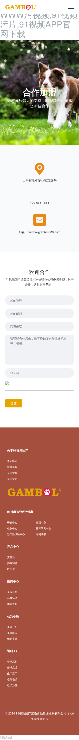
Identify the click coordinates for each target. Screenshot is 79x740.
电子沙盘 (12, 685)
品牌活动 (12, 598)
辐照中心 (41, 522)
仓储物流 (12, 679)
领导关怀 (12, 604)
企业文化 (12, 479)
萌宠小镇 (12, 638)
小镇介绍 (12, 627)
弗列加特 (12, 563)
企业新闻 (12, 592)
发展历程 (12, 467)
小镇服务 (12, 633)
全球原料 (12, 661)
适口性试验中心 (16, 534)
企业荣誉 (12, 473)
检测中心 (12, 528)
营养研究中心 (43, 528)
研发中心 (12, 522)
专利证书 (41, 534)
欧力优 (11, 569)
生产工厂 (12, 673)
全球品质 (12, 667)
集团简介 (12, 461)
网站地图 (6, 737)
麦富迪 (11, 557)
